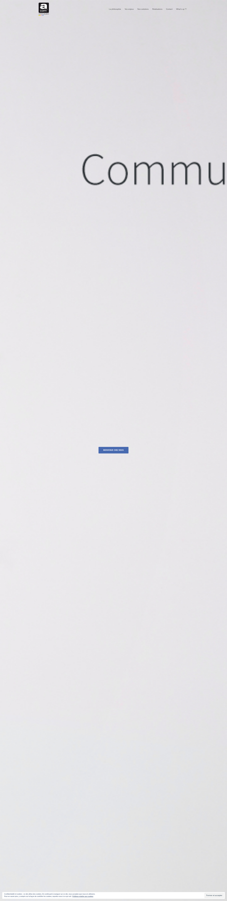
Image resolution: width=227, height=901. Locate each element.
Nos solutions (143, 9)
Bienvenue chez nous (113, 450)
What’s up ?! (181, 9)
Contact (169, 9)
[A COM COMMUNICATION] (44, 9)
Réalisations (157, 9)
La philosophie (115, 9)
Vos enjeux (129, 9)
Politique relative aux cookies (82, 896)
